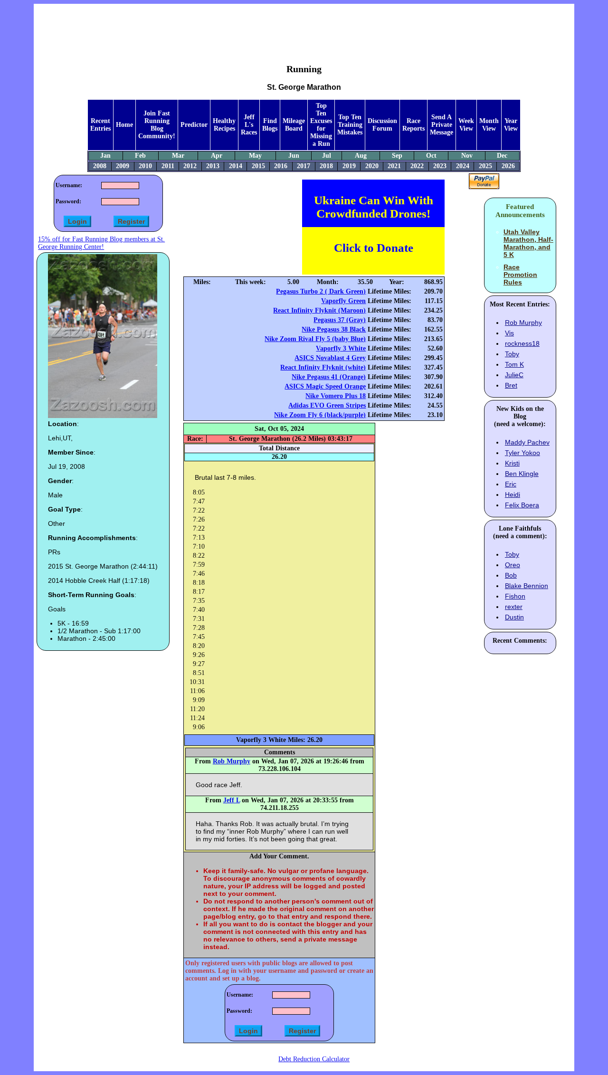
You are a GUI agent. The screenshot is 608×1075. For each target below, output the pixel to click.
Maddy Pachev (527, 442)
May (255, 155)
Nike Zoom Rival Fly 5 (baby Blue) (315, 338)
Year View (511, 124)
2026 (508, 166)
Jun (293, 155)
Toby (512, 354)
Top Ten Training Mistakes (349, 125)
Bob (511, 575)
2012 (190, 166)
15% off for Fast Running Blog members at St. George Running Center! (101, 243)
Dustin (514, 617)
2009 (122, 166)
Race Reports (413, 124)
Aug (361, 155)
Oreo (512, 565)
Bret (511, 385)
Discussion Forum (382, 124)
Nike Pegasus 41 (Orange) (329, 377)
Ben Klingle (522, 473)
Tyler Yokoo (522, 453)
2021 (394, 166)
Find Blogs (269, 124)
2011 (168, 166)
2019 (349, 166)
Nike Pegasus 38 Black (334, 329)
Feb (140, 155)
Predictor (194, 124)
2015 (258, 166)
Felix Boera (522, 505)
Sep (397, 155)
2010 (145, 166)
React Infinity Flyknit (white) (323, 367)
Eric (510, 484)
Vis (509, 333)
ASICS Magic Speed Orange (325, 386)
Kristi (512, 463)
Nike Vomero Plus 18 (335, 396)
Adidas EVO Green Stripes (327, 405)
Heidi (512, 494)
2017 (303, 166)
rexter (513, 606)
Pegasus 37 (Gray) (340, 319)
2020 (372, 166)
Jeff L (231, 800)
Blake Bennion (526, 586)
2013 (212, 166)
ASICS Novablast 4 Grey (330, 358)
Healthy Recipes (224, 124)
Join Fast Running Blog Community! (156, 125)
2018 (326, 166)
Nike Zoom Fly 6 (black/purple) (320, 415)
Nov (467, 155)
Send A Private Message (441, 125)
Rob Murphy (231, 761)
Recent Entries (100, 124)
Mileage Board (294, 124)
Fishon (515, 596)
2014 (235, 166)
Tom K (514, 364)
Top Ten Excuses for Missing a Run (321, 124)
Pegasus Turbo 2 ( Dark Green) (321, 291)
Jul (326, 155)
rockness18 (522, 343)
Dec (502, 155)
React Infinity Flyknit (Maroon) (319, 310)
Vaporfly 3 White (341, 348)
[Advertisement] (304, 26)
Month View (489, 124)
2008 (99, 166)
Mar (178, 155)
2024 (462, 166)
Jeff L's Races (249, 125)
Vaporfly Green (343, 300)
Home (124, 124)
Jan (105, 155)
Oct (431, 155)
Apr (216, 155)
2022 (417, 166)
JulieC (514, 375)
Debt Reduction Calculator (314, 1059)
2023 (439, 166)
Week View (466, 124)
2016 (280, 166)
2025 (485, 166)
